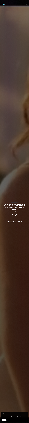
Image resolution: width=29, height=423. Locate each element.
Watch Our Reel (20, 221)
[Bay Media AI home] (3, 5)
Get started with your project (11, 221)
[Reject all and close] (27, 413)
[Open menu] (27, 5)
